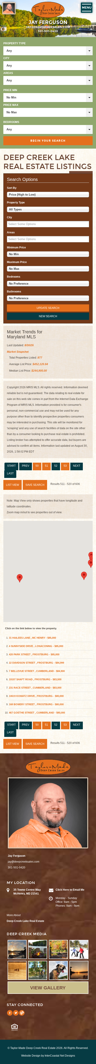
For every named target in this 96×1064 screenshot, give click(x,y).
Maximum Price (17, 262)
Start (11, 465)
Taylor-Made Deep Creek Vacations (48, 9)
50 (37, 465)
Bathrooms (14, 291)
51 (46, 465)
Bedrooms (11, 122)
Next (76, 465)
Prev (25, 465)
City (6, 58)
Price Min (10, 90)
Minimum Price (16, 247)
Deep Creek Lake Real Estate (25, 921)
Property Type (14, 43)
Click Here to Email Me (70, 889)
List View (12, 484)
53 (65, 465)
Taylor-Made (48, 767)
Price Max (10, 105)
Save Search (34, 484)
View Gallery (48, 987)
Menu (87, 7)
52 (55, 465)
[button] (19, 578)
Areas (8, 73)
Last (10, 473)
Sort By (12, 188)
